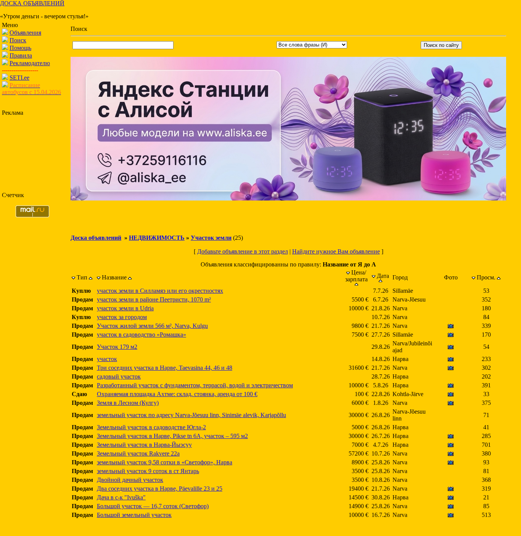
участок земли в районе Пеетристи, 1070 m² (154, 299)
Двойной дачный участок (130, 480)
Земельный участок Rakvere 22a (138, 453)
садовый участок (119, 376)
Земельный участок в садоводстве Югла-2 (151, 427)
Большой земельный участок (134, 515)
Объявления (25, 32)
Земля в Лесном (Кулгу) (128, 403)
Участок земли (211, 237)
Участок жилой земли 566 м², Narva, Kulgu (152, 326)
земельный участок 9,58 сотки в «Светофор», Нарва (164, 462)
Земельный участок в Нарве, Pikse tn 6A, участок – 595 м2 (172, 436)
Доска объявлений (96, 237)
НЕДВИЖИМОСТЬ (157, 237)
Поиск (18, 40)
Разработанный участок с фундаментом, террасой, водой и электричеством (195, 385)
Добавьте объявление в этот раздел (242, 251)
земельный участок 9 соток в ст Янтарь (148, 471)
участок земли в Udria (125, 308)
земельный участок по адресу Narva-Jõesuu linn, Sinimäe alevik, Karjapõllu (191, 415)
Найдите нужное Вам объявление (336, 251)
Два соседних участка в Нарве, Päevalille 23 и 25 (159, 488)
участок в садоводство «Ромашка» (141, 334)
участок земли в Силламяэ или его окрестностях (160, 290)
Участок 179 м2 (117, 346)
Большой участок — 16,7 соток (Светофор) (153, 506)
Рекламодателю (30, 63)
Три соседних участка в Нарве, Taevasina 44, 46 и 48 (164, 367)
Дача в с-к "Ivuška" (121, 497)
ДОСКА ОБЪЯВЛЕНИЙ (32, 3)
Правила (21, 55)
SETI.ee (19, 77)
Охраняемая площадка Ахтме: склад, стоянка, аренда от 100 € (177, 394)
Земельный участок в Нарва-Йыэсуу (144, 444)
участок (107, 359)
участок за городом (122, 317)
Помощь (20, 48)
